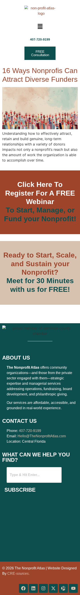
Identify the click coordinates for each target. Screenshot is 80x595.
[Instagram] (43, 588)
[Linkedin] (33, 588)
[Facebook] (23, 588)
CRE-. (18, 573)
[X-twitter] (53, 588)
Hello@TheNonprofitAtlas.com (42, 436)
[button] (40, 26)
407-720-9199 (30, 431)
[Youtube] (73, 588)
